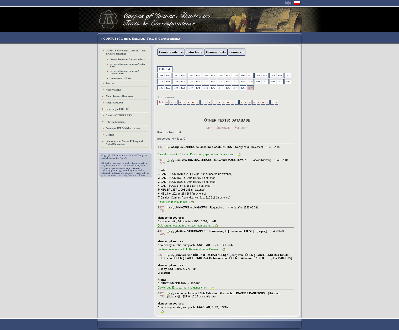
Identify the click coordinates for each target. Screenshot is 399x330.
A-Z (160, 102)
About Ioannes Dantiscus (119, 96)
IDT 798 (162, 209)
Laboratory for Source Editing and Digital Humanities (124, 143)
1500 (161, 75)
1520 (176, 81)
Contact (110, 134)
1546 (235, 88)
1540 (190, 88)
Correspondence (171, 52)
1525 (213, 81)
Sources (110, 83)
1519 (168, 81)
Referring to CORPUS (117, 109)
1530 (250, 81)
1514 (265, 75)
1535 (288, 81)
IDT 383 (162, 256)
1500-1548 (165, 69)
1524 (205, 81)
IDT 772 (162, 295)
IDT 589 (162, 161)
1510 (235, 75)
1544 (220, 88)
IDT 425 (162, 233)
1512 (250, 75)
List (209, 127)
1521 (183, 81)
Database (223, 127)
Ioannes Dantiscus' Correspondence (127, 59)
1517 (288, 75)
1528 (235, 81)
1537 (168, 88)
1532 (265, 81)
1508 (220, 75)
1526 (220, 81)
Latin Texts (194, 52)
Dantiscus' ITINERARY (119, 115)
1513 (258, 75)
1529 (243, 81)
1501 (168, 75)
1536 (161, 88)
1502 (176, 75)
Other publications (116, 122)
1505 (198, 75)
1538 (176, 88)
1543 (213, 88)
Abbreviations (113, 89)
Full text (241, 127)
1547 (243, 88)
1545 (228, 88)
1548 (250, 88)
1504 (190, 75)
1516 (280, 75)
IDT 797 (162, 148)
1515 (273, 75)
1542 (205, 88)
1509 (228, 75)
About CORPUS (114, 102)
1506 (205, 75)
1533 (273, 81)
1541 (198, 88)
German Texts (216, 52)
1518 (161, 81)
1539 (183, 88)
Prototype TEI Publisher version (123, 128)
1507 (213, 75)
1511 (243, 75)
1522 (190, 81)
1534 (280, 81)
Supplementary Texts (120, 78)
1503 (183, 75)
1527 (228, 81)
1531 (258, 81)
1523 (198, 81)
